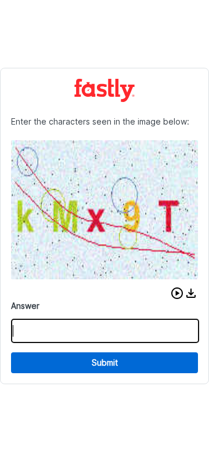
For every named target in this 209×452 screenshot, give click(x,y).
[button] (177, 293)
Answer (25, 306)
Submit (105, 362)
